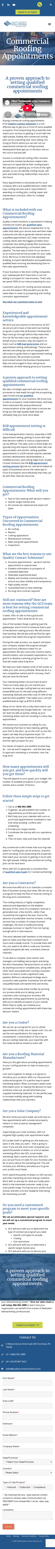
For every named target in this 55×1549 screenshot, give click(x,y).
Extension (8, 1424)
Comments (8, 1510)
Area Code (8, 1401)
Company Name (11, 1446)
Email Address (10, 1435)
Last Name (9, 1389)
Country (7, 1468)
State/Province (11, 1458)
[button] (51, 5)
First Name (9, 1378)
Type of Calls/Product (14, 1482)
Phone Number (11, 1412)
